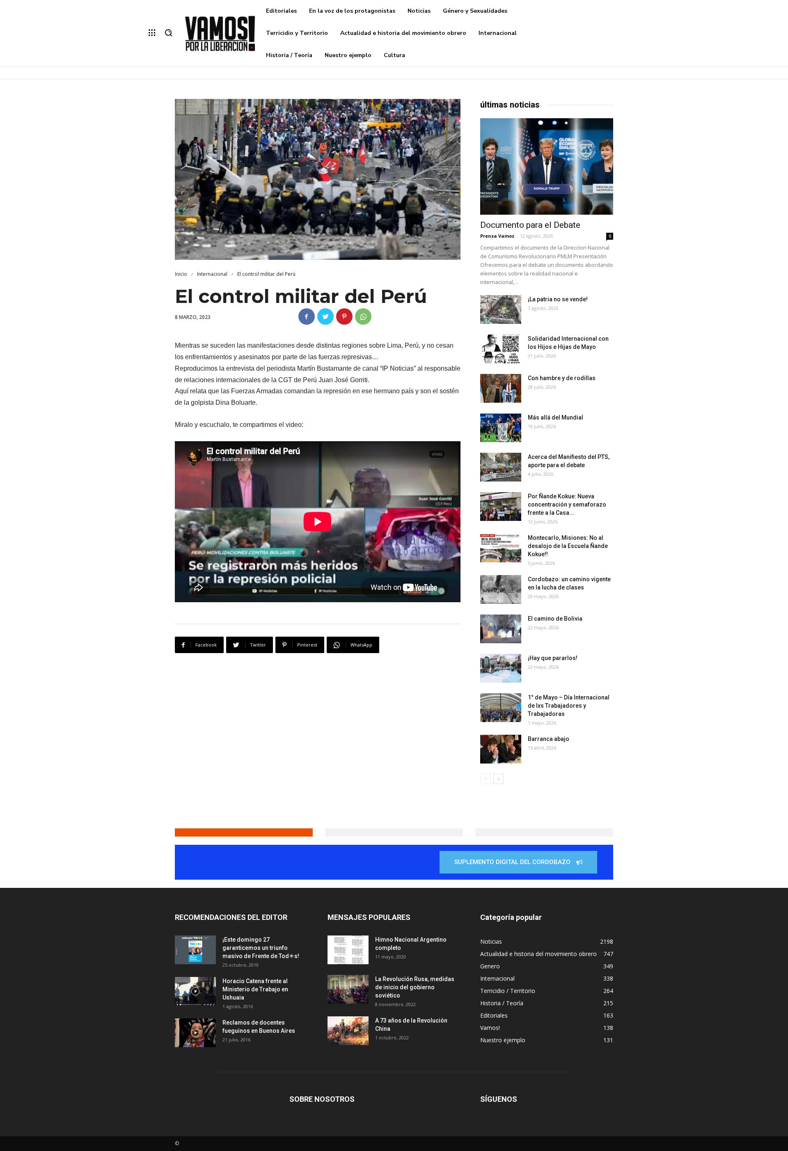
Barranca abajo (548, 739)
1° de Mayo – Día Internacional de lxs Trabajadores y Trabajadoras (568, 705)
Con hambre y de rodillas (562, 378)
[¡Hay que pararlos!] (500, 668)
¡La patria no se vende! (558, 299)
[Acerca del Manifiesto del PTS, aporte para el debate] (500, 467)
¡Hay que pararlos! (552, 658)
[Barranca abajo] (500, 749)
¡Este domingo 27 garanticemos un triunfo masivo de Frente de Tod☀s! (260, 947)
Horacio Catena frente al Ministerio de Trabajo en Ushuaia (255, 989)
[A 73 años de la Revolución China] (348, 1030)
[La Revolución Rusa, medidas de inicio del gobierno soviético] (348, 989)
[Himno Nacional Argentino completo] (348, 949)
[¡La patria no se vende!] (500, 309)
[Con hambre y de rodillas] (500, 388)
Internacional (212, 274)
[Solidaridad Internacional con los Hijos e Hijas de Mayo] (500, 349)
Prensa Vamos (497, 236)
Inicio (181, 274)
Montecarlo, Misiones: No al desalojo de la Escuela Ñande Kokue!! (568, 545)
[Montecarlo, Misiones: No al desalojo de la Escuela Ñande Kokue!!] (500, 548)
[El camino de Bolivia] (500, 628)
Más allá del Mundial (555, 417)
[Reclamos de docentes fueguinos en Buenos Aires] (195, 1032)
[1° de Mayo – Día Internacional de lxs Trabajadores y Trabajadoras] (500, 707)
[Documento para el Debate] (546, 166)
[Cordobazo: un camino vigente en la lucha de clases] (500, 589)
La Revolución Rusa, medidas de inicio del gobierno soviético (414, 987)
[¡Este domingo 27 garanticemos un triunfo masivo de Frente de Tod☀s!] (195, 949)
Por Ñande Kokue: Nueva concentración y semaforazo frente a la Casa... (567, 504)
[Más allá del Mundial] (500, 427)
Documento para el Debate (530, 225)
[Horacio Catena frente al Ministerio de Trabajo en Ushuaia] (195, 991)
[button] (168, 33)
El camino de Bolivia (555, 618)
